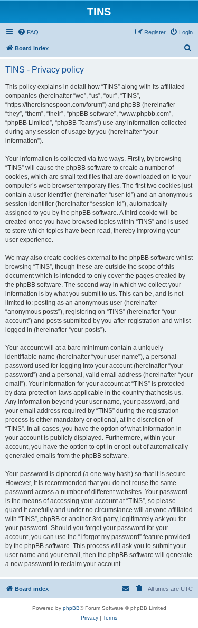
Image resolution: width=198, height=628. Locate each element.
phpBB (71, 608)
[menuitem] (28, 32)
